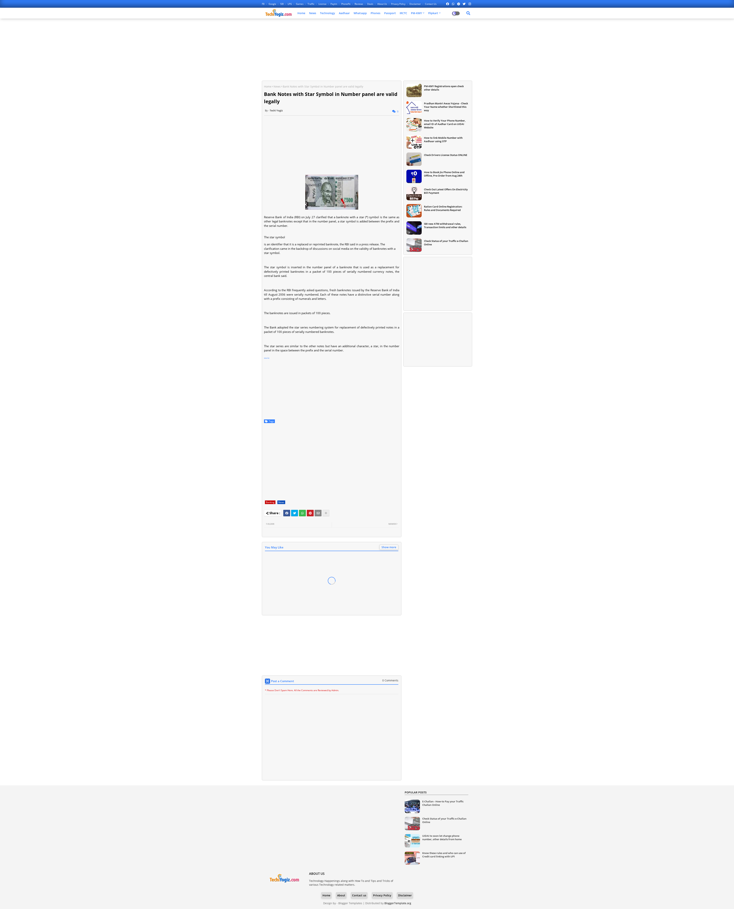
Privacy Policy (398, 4)
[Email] (318, 513)
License (322, 4)
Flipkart (433, 13)
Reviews (359, 4)
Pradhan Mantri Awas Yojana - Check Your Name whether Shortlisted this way (446, 107)
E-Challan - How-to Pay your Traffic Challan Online (443, 803)
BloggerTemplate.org (397, 903)
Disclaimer (415, 4)
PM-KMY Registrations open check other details (444, 87)
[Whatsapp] (302, 513)
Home (301, 13)
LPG (290, 4)
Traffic (311, 4)
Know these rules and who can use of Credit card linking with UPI (444, 854)
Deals (370, 4)
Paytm (334, 4)
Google (273, 4)
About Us (382, 4)
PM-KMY (416, 13)
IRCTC (403, 13)
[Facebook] (286, 513)
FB (263, 4)
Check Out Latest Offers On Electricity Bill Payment (446, 191)
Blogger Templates (350, 903)
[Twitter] (294, 513)
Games (300, 4)
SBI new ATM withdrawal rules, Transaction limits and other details (445, 225)
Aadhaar (344, 13)
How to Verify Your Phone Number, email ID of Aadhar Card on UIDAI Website (444, 124)
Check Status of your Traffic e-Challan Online (446, 242)
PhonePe (346, 4)
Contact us (431, 4)
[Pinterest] (310, 513)
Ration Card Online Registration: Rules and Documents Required (443, 208)
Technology (327, 13)
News (312, 13)
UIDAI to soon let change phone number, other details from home (442, 837)
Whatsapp (360, 13)
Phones (375, 13)
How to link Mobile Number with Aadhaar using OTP (443, 139)
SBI (282, 4)
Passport (390, 13)
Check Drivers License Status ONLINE (445, 155)
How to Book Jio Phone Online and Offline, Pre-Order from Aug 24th (444, 173)
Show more (389, 547)
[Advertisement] (367, 49)
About (341, 895)
